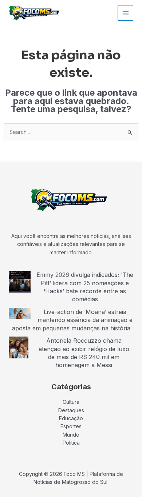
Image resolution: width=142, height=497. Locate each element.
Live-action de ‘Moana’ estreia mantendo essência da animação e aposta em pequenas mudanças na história (72, 320)
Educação (71, 418)
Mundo (71, 435)
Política (71, 443)
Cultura (71, 402)
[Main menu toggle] (125, 13)
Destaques (71, 410)
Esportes (71, 426)
